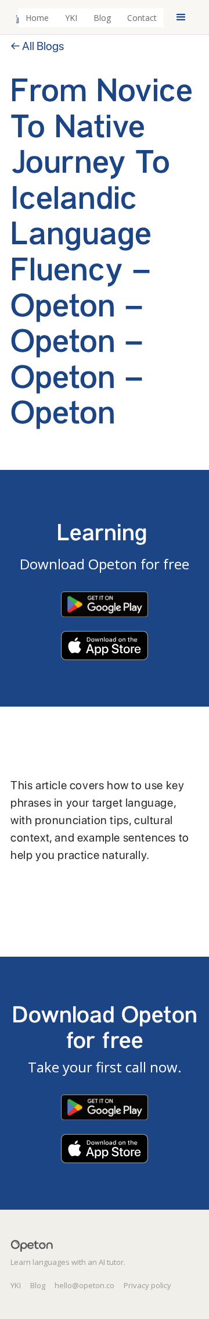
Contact (142, 17)
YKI (71, 17)
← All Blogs (37, 46)
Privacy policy (147, 1285)
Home (37, 17)
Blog (102, 17)
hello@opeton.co (84, 1285)
